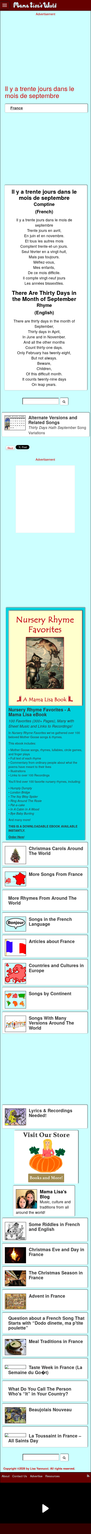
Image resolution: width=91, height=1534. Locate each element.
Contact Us (19, 1476)
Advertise (36, 1476)
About (6, 1476)
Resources (52, 1476)
